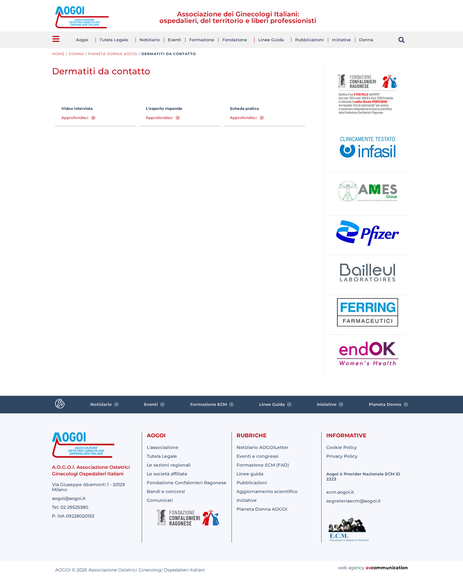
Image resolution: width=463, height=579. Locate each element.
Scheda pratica (244, 108)
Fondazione (234, 39)
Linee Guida (271, 39)
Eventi (174, 39)
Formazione (201, 39)
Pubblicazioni (309, 39)
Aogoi (82, 39)
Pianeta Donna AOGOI (112, 54)
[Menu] (56, 39)
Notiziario (150, 39)
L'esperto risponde (164, 108)
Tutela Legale (114, 39)
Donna (366, 39)
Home (58, 54)
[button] (401, 40)
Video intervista (77, 108)
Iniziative (341, 39)
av (368, 567)
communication (389, 567)
